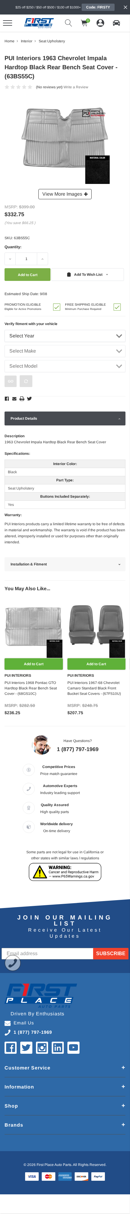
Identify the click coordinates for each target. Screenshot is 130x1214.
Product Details (24, 418)
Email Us (24, 1022)
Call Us (12, 963)
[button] (116, 23)
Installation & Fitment (29, 564)
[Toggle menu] (7, 23)
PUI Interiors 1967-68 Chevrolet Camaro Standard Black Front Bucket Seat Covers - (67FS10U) (94, 688)
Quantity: (13, 247)
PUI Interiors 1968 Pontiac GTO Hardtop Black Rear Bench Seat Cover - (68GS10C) (31, 688)
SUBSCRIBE (110, 953)
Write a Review (75, 87)
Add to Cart (34, 664)
